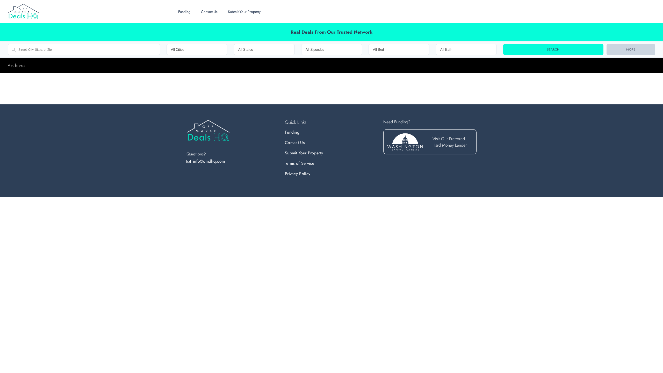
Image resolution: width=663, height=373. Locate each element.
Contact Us (209, 11)
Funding (184, 11)
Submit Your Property (244, 11)
